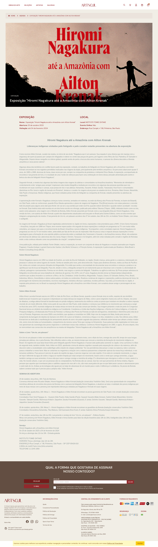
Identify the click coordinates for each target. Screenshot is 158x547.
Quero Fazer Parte (48, 521)
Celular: (56, 479)
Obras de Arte (14, 5)
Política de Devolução (49, 511)
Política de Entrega (48, 515)
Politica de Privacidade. (96, 488)
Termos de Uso (83, 488)
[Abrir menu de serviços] (130, 5)
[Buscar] (124, 5)
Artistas (39, 5)
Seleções (28, 5)
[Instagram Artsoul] (32, 521)
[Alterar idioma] (142, 515)
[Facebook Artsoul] (27, 521)
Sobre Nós (7, 522)
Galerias (50, 5)
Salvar (130, 482)
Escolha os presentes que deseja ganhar (20, 529)
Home (13, 16)
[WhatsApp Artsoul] (36, 521)
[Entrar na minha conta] (136, 5)
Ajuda (44, 504)
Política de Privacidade (50, 518)
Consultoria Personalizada (51, 508)
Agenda (22, 16)
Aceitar (140, 543)
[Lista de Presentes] (142, 5)
